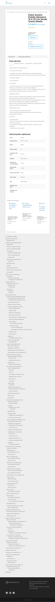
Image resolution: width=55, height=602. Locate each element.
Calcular (33, 37)
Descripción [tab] (11, 56)
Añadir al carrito (36, 46)
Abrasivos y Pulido (14, 12)
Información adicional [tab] (24, 56)
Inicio (8, 12)
